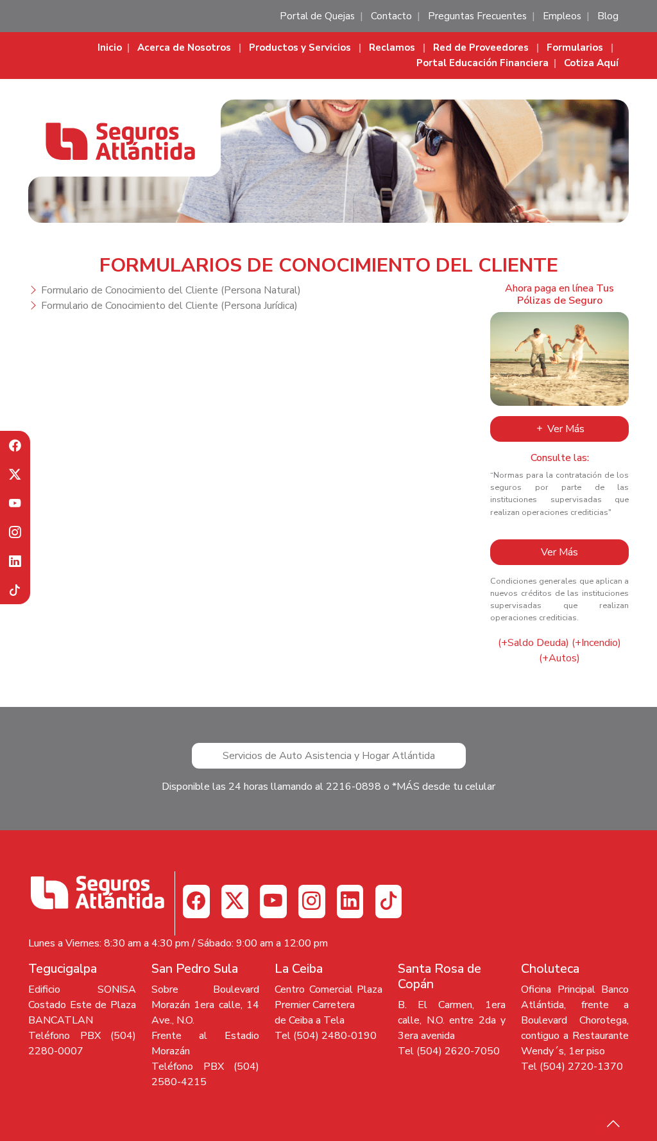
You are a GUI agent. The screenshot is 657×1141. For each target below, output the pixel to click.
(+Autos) (559, 658)
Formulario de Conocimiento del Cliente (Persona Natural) (171, 290)
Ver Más (564, 429)
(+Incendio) (596, 643)
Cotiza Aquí (591, 63)
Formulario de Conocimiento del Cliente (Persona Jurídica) (169, 306)
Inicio (110, 47)
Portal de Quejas (317, 16)
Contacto (391, 16)
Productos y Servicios (300, 47)
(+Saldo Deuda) (533, 643)
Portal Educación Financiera (482, 63)
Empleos (562, 16)
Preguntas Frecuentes (477, 16)
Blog (608, 16)
